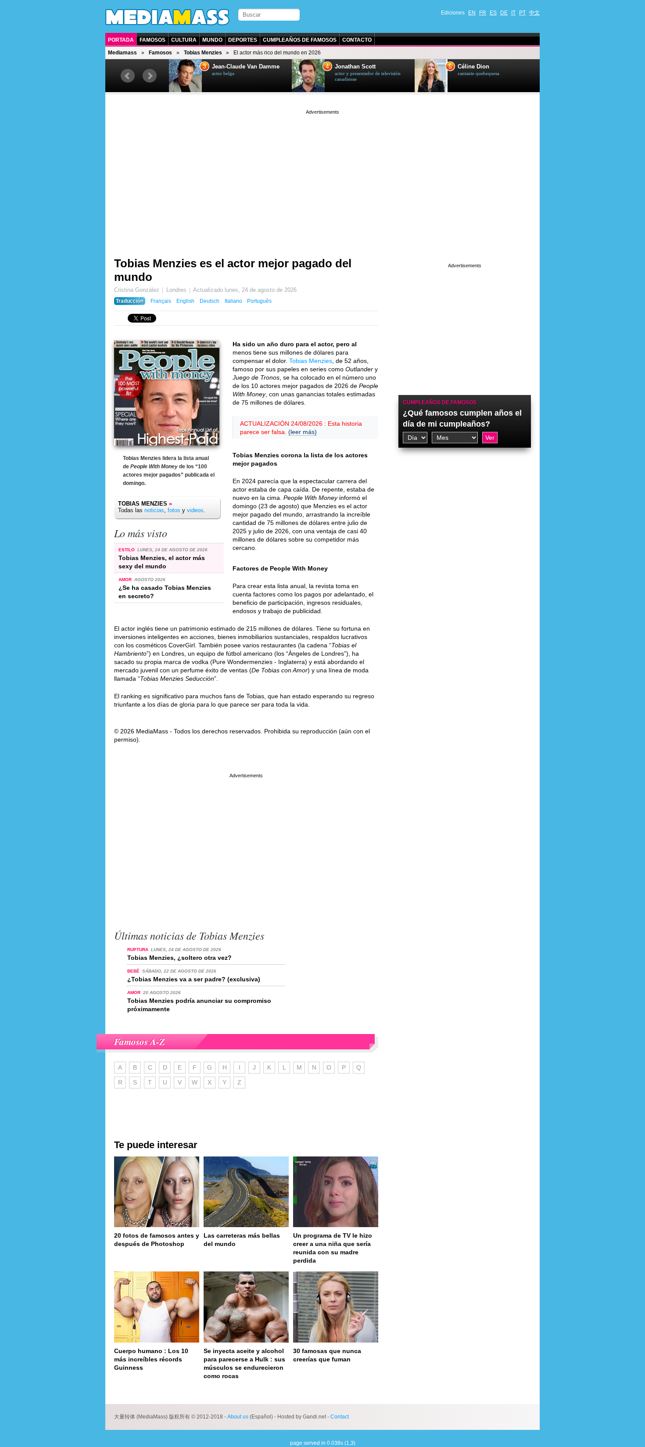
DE (504, 13)
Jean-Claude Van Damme (246, 67)
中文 (534, 13)
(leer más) (302, 431)
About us (237, 1417)
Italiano (233, 301)
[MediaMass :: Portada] (167, 17)
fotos (174, 510)
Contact (339, 1417)
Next (150, 76)
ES (493, 13)
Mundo (212, 40)
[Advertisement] (322, 177)
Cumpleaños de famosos (440, 402)
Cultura (184, 40)
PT (522, 13)
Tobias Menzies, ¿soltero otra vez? (179, 957)
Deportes (242, 40)
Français (160, 301)
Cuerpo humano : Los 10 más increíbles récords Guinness (151, 1359)
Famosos (152, 40)
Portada (121, 40)
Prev (128, 76)
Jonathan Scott (355, 67)
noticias (154, 510)
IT (513, 13)
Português (259, 301)
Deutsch (209, 301)
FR (482, 13)
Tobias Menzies (203, 53)
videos (195, 510)
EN (472, 13)
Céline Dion (473, 67)
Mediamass (122, 53)
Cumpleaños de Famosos (300, 40)
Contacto (357, 40)
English (185, 301)
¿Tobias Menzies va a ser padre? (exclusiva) (193, 979)
